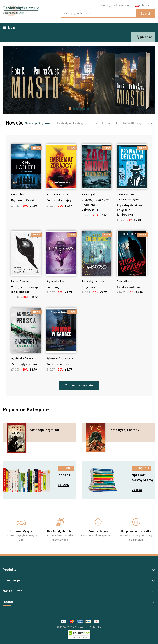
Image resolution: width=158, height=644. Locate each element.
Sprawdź (63, 484)
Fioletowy (53, 287)
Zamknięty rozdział (24, 364)
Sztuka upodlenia (129, 287)
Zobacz (137, 489)
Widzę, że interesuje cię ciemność (25, 289)
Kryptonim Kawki (22, 200)
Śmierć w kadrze (57, 364)
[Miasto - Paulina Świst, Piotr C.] (79, 80)
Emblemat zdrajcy (58, 200)
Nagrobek (88, 287)
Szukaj (145, 13)
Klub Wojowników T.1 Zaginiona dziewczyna (96, 205)
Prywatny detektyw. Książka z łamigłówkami (130, 210)
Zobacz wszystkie (79, 385)
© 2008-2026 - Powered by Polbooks (79, 627)
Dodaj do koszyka (6, 152)
